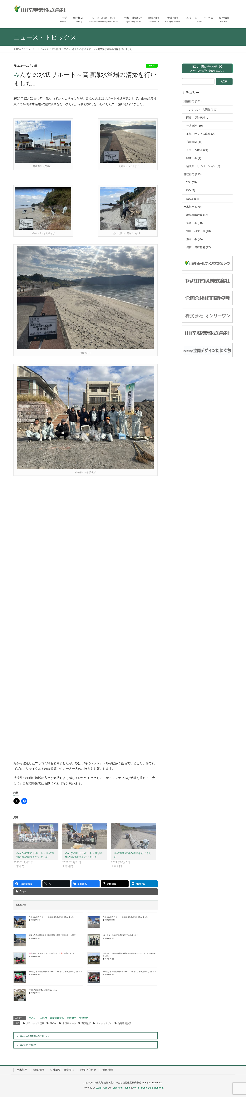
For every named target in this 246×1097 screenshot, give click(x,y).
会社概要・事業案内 (62, 1069)
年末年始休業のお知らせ (35, 1036)
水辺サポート (69, 1023)
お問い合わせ (88, 1069)
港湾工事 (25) (194, 239)
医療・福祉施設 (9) (197, 117)
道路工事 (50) (194, 222)
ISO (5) (190, 190)
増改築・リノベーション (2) (203, 166)
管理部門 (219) (193, 174)
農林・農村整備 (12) (198, 247)
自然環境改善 (124, 1023)
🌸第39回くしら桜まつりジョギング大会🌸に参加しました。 (52, 953)
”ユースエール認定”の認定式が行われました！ (121, 935)
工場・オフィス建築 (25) (201, 133)
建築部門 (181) (193, 101)
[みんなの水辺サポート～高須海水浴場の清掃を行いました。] (35, 836)
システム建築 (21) (197, 150)
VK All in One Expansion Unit (148, 1087)
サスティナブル (104, 1023)
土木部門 (42, 1018)
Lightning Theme (121, 1087)
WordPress (101, 1087)
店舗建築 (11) (194, 141)
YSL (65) (191, 182)
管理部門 (83, 1018)
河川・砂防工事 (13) (198, 231)
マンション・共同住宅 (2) (201, 109)
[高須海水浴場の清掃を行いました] (133, 836)
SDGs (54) (192, 198)
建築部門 (71, 1018)
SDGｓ (53, 1023)
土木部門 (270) (193, 206)
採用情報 (107, 1069)
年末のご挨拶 (28, 1045)
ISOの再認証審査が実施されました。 (43, 990)
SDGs (152, 65)
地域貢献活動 (57, 1018)
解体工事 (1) (193, 158)
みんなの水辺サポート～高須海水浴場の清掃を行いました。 (52, 917)
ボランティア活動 (35, 1023)
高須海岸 (86, 1023)
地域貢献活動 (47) (197, 214)
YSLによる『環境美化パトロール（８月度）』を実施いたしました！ (129, 972)
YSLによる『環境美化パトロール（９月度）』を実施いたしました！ (55, 972)
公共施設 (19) (194, 125)
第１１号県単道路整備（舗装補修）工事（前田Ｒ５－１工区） (53, 935)
